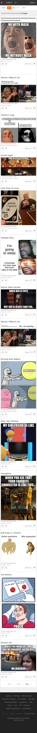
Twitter (12, 713)
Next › (27, 684)
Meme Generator (26, 696)
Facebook (5, 713)
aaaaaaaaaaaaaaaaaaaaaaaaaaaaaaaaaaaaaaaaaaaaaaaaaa (18, 19)
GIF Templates (22, 699)
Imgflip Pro (9, 696)
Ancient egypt (7, 155)
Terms (15, 705)
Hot (9, 8)
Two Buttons (6, 575)
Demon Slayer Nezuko (11, 287)
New (13, 8)
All (3, 8)
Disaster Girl (6, 643)
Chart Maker (31, 699)
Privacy (10, 705)
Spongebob (6, 473)
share (27, 64)
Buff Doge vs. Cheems (11, 533)
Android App (18, 713)
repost (15, 103)
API (20, 705)
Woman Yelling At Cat (10, 77)
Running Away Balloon (10, 359)
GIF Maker (17, 696)
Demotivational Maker (11, 702)
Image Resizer (23, 702)
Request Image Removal (13, 708)
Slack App (26, 705)
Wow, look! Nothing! (9, 421)
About (31, 702)
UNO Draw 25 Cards (10, 188)
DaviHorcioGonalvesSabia (10, 13)
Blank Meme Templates (9, 699)
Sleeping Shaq (7, 238)
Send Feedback (26, 708)
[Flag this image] (34, 64)
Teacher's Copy (7, 115)
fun (15, 59)
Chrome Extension (29, 713)
